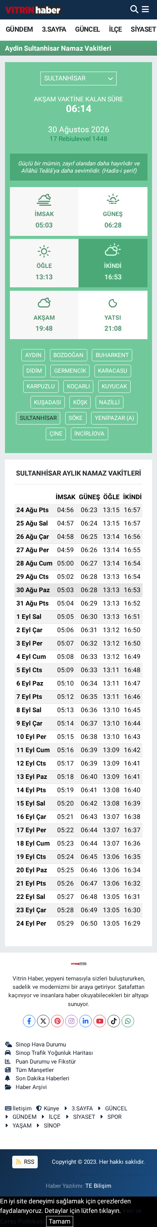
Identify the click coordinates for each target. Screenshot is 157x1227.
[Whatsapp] (128, 1021)
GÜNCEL (87, 29)
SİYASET (143, 29)
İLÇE (115, 29)
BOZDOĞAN (68, 355)
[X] (43, 1021)
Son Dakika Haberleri (42, 1078)
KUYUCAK (114, 386)
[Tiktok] (113, 1021)
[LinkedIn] (85, 1021)
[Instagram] (71, 1021)
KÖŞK (80, 402)
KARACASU (112, 370)
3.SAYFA (54, 29)
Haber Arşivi (31, 1087)
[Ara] (134, 9)
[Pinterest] (57, 1021)
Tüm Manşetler (35, 1070)
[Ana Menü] (145, 9)
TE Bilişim (98, 1185)
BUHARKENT (112, 355)
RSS (28, 1161)
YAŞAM (22, 1125)
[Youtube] (99, 1021)
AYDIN (33, 355)
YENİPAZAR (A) (114, 418)
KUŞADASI (47, 402)
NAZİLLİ (109, 402)
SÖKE (76, 418)
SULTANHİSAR (38, 418)
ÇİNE (56, 433)
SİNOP (52, 1125)
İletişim (22, 1108)
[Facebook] (29, 1021)
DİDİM (34, 370)
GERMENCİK (70, 370)
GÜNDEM (19, 29)
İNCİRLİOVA (89, 433)
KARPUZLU (41, 386)
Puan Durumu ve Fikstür (46, 1061)
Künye (51, 1108)
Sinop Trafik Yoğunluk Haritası (54, 1052)
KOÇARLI (78, 386)
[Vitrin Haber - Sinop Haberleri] (33, 10)
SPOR (114, 1116)
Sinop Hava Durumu (41, 1044)
